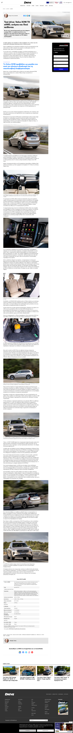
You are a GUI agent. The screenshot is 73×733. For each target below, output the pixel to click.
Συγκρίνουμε (20, 703)
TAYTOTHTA (66, 694)
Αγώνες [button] (19, 706)
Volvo (5, 634)
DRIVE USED (51, 5)
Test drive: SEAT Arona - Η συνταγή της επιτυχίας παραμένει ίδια (61, 679)
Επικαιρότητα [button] (7, 699)
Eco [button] (32, 699)
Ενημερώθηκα (45, 730)
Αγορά (6, 709)
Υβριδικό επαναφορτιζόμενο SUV (29, 634)
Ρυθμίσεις (28, 730)
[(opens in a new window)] (67, 2)
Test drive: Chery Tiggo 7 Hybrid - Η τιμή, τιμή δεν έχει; (44, 679)
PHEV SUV (39, 634)
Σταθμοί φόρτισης (34, 705)
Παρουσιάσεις (34, 710)
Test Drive (28, 5)
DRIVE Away (42, 5)
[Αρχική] (27, 2)
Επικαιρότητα (22, 5)
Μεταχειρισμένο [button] (48, 699)
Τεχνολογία (6, 706)
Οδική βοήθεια (47, 709)
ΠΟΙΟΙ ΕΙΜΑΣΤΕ (48, 694)
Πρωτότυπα (6, 702)
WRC (19, 709)
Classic (37, 5)
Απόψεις (6, 710)
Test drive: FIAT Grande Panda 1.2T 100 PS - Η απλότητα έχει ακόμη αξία (10, 679)
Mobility (33, 703)
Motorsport (20, 710)
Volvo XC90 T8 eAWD (17, 634)
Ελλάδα (6, 703)
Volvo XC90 (10, 634)
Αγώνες (33, 5)
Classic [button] (33, 707)
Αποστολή (19, 702)
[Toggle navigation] (2, 2)
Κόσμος (6, 705)
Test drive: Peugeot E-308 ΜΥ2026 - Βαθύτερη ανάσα (27, 678)
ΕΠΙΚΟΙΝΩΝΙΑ (60, 694)
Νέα (32, 709)
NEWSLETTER (55, 694)
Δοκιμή (8, 635)
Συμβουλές (46, 702)
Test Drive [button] (20, 699)
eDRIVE (46, 5)
